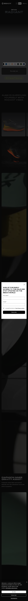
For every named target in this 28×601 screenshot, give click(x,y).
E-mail (5, 301)
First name (6, 295)
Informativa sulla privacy (11, 588)
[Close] (26, 583)
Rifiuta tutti (13, 595)
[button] (24, 284)
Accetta (14, 591)
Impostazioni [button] (14, 598)
